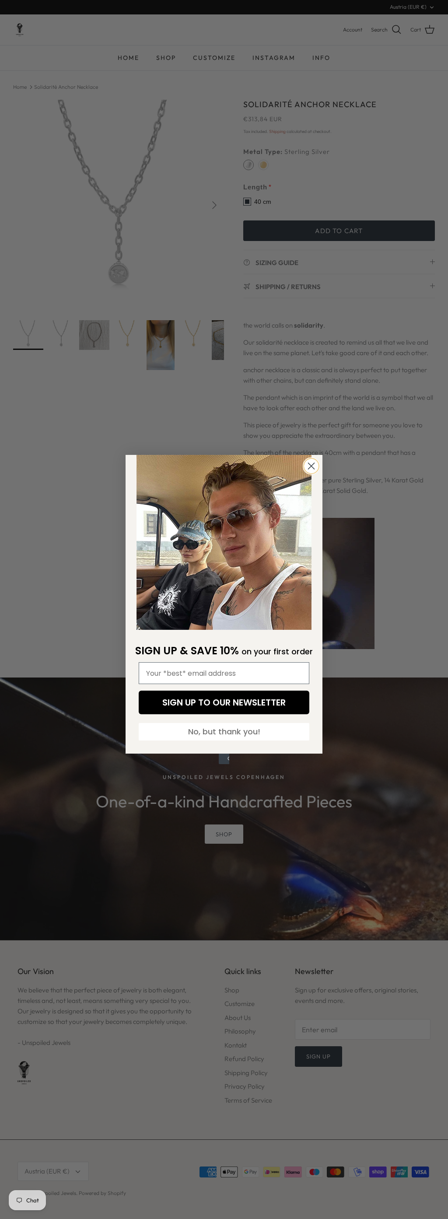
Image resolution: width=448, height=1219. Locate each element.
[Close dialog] (311, 466)
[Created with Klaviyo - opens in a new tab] (224, 759)
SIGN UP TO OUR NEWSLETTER (224, 702)
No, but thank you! (224, 731)
